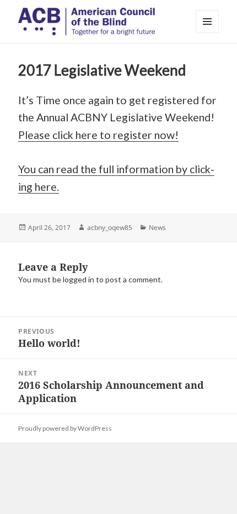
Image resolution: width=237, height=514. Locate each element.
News (157, 227)
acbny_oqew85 (109, 227)
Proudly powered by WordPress (65, 428)
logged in (78, 279)
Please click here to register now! (98, 134)
